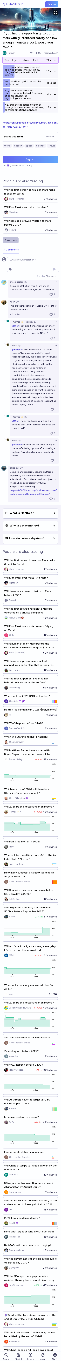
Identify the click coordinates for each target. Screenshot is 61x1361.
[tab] (11, 250)
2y (25, 282)
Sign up (52, 4)
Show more (11, 240)
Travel (51, 145)
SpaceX (18, 145)
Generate (49, 136)
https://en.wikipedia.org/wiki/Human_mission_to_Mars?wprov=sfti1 (30, 124)
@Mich (15, 326)
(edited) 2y (30, 321)
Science (40, 145)
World (7, 145)
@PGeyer (17, 349)
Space (29, 145)
